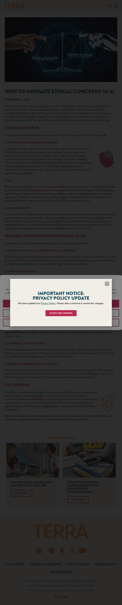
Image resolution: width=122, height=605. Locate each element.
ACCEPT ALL (61, 303)
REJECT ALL (61, 313)
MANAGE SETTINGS (61, 322)
